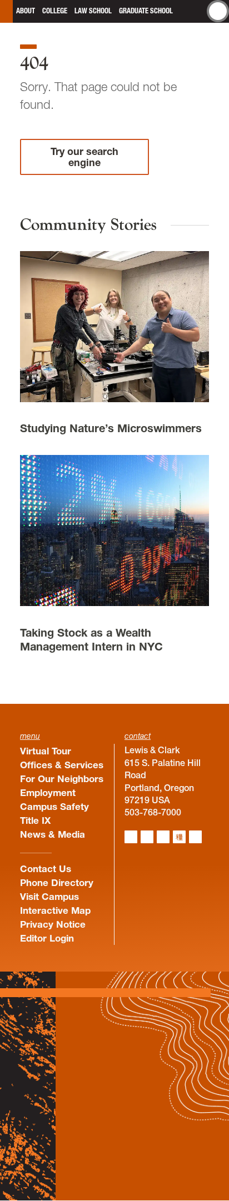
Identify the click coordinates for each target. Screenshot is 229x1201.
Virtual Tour (45, 751)
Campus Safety (54, 806)
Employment (48, 792)
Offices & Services (61, 764)
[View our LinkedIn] (163, 836)
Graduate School (146, 11)
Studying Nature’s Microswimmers (111, 428)
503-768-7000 (153, 812)
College (54, 11)
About (25, 11)
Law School (93, 11)
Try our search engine (84, 157)
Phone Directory (56, 882)
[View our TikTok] (179, 836)
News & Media (52, 834)
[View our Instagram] (131, 836)
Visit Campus (49, 896)
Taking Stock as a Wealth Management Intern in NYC (91, 639)
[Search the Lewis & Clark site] (218, 11)
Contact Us (45, 868)
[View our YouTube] (195, 836)
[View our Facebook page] (147, 836)
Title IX (35, 820)
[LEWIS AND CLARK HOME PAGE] (6, 11)
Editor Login (47, 938)
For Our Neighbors (61, 778)
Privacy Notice (53, 924)
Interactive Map (55, 910)
